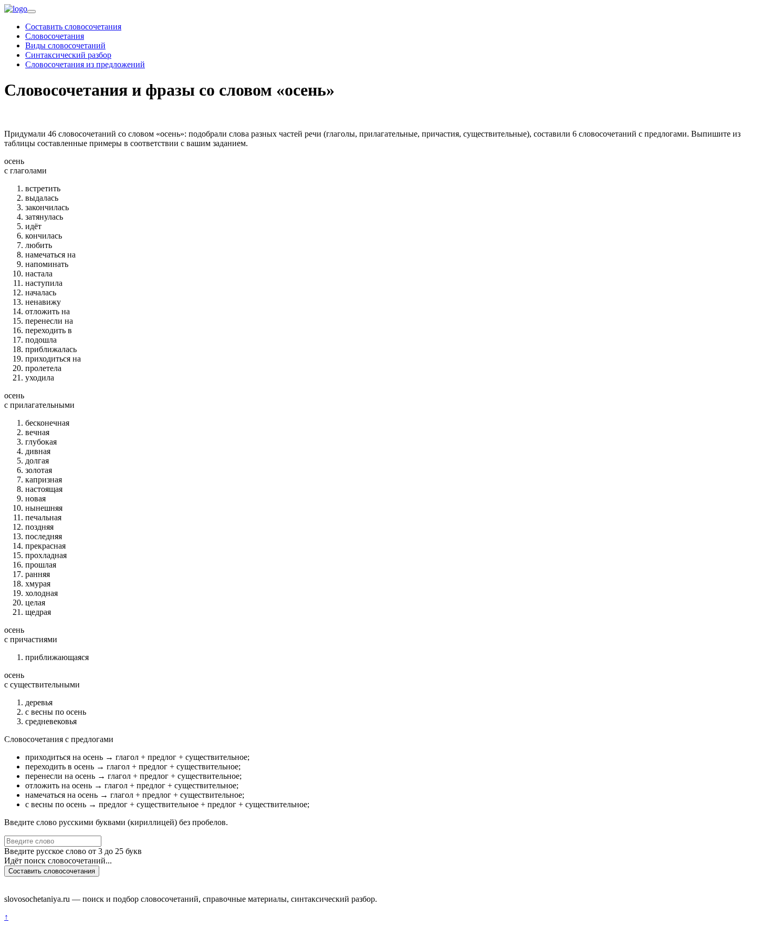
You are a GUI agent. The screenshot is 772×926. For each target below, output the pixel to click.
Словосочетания (54, 36)
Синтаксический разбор (68, 54)
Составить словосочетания (73, 26)
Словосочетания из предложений (85, 64)
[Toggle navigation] (31, 11)
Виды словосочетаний (65, 45)
